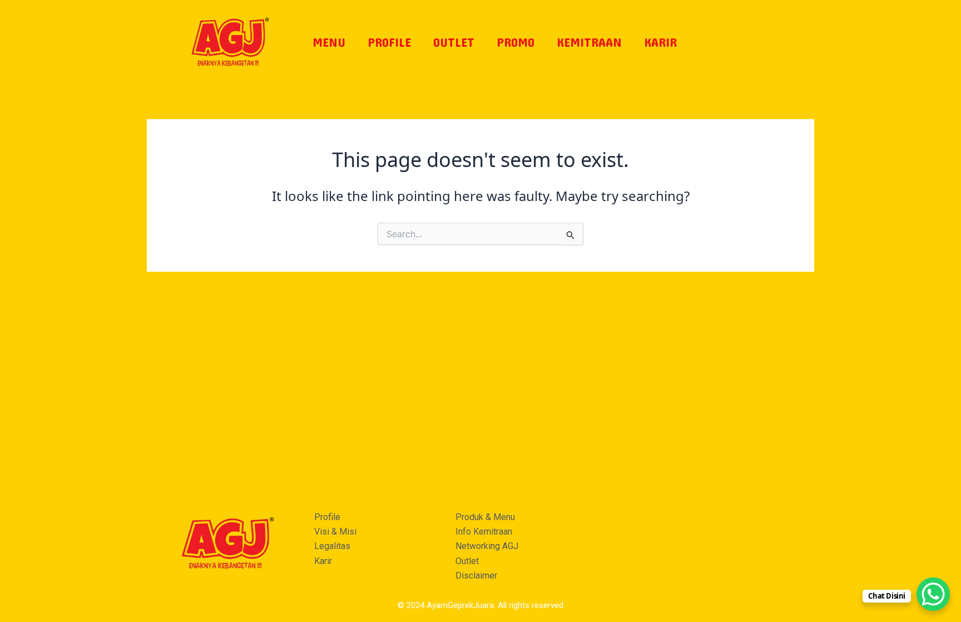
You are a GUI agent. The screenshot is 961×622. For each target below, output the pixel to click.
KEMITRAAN (589, 42)
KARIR (660, 42)
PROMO (515, 42)
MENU (329, 42)
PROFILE (389, 42)
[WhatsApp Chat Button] (933, 594)
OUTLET (453, 42)
